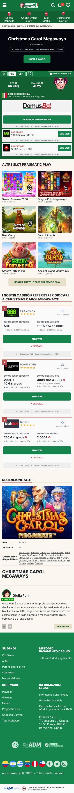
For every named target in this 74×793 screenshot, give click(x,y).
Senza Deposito (9, 19)
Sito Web (65, 134)
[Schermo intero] (4, 74)
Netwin (64, 558)
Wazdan (7, 697)
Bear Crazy (8, 235)
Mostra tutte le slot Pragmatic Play (37, 282)
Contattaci (8, 672)
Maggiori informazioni (37, 119)
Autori (5, 660)
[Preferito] (29, 74)
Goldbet (39, 563)
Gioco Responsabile (50, 700)
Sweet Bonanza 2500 (15, 199)
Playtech (7, 691)
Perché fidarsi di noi (13, 666)
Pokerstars (24, 552)
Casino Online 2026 (29, 19)
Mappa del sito (11, 678)
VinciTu (62, 560)
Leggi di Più (63, 626)
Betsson (35, 552)
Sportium (43, 558)
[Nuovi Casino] (29, 5)
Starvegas (24, 558)
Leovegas (45, 552)
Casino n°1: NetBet (63, 19)
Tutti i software (11, 720)
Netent (6, 703)
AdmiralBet (58, 555)
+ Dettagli (37, 346)
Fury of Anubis (46, 235)
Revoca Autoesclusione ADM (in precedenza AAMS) (55, 708)
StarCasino (32, 555)
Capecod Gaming (12, 714)
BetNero (34, 558)
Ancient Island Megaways (53, 270)
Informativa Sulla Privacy (53, 694)
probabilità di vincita (43, 789)
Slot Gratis (46, 19)
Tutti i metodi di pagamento (55, 658)
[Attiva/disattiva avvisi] (53, 5)
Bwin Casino (45, 555)
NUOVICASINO (8, 26)
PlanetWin (52, 560)
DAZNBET (33, 560)
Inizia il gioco (37, 59)
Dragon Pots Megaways (52, 199)
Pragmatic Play (38, 44)
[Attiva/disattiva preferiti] (68, 5)
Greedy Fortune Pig (13, 270)
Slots (20, 26)
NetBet (30, 563)
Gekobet (23, 560)
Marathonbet (57, 552)
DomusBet (54, 558)
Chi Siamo (8, 655)
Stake (43, 560)
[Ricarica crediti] (12, 74)
